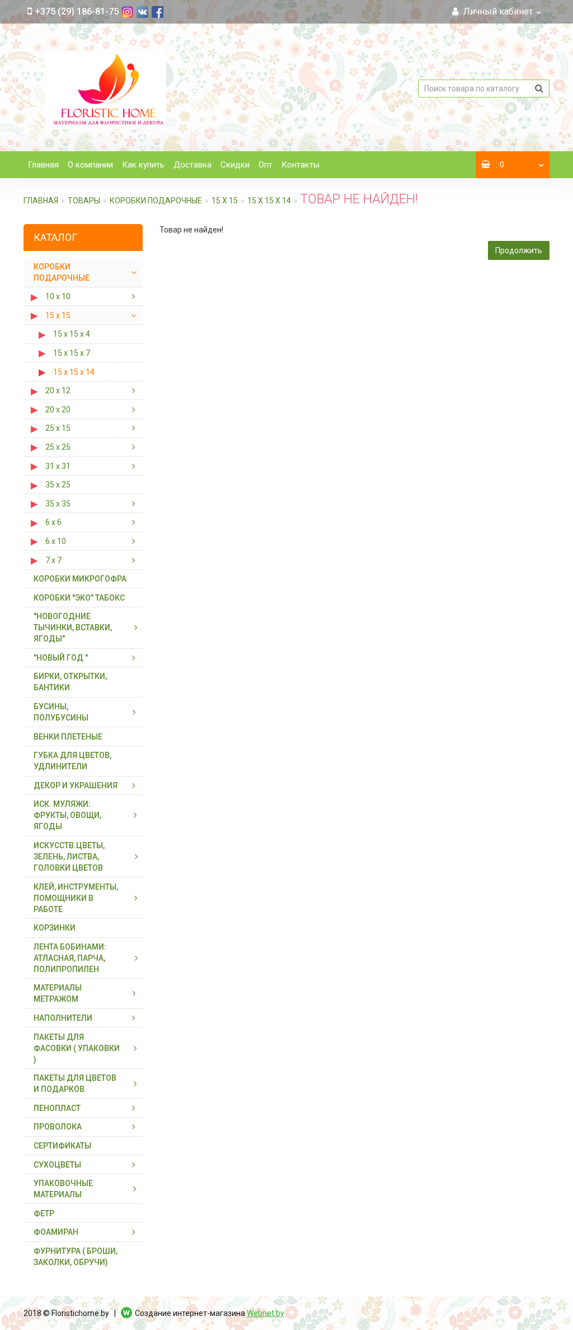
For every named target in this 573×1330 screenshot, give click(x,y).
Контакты (300, 165)
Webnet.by (265, 1313)
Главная (43, 165)
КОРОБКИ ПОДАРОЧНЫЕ (156, 200)
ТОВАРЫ (84, 200)
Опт (266, 165)
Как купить (143, 165)
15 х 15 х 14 (269, 200)
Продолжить (518, 250)
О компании (90, 165)
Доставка (192, 165)
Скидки (235, 165)
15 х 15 (225, 200)
